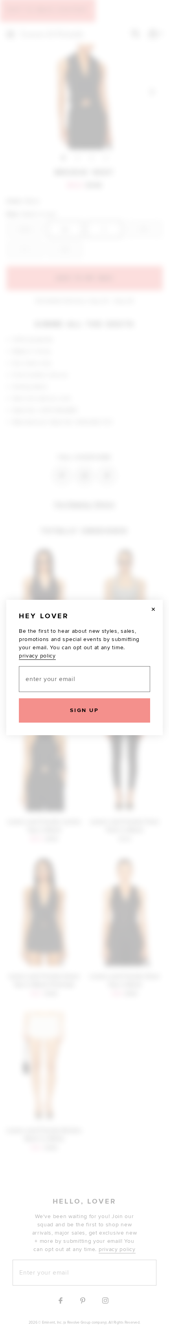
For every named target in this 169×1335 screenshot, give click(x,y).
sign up (84, 710)
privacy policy (37, 655)
